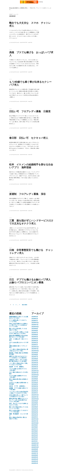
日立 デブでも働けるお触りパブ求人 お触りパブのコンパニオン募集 (31, 281)
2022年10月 (35, 399)
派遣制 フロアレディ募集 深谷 (27, 193)
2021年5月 (35, 433)
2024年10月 (35, 351)
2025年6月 (35, 334)
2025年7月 (35, 332)
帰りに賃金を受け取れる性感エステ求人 (18, 379)
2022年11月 (35, 397)
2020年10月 (35, 447)
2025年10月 (35, 326)
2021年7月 (35, 429)
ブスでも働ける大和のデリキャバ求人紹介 (18, 369)
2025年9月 (35, 328)
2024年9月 (35, 353)
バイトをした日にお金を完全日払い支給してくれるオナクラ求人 (18, 392)
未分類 (31, 42)
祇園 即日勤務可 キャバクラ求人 (18, 414)
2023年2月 (35, 391)
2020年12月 (35, 443)
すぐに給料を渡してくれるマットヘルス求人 (18, 320)
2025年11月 (35, 324)
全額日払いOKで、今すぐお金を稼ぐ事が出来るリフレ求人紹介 (18, 360)
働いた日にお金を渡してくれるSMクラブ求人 (18, 329)
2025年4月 (35, 338)
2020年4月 (35, 459)
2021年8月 (35, 427)
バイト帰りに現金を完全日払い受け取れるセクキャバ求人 (18, 350)
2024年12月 (35, 347)
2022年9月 (35, 401)
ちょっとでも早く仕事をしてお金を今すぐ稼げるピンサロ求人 (18, 332)
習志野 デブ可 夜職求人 (16, 366)
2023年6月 (35, 383)
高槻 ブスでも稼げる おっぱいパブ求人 (31, 54)
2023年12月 (35, 371)
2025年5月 (35, 336)
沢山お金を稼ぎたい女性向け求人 (18, 8)
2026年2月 (35, 318)
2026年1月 (35, 320)
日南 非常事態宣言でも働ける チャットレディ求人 (31, 251)
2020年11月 (35, 445)
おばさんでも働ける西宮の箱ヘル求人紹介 (18, 383)
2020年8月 (35, 451)
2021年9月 (35, 425)
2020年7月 (35, 453)
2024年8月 (35, 355)
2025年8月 (35, 330)
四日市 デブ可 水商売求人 (17, 386)
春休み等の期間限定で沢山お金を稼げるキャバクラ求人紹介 (18, 336)
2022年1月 (35, 417)
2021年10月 (35, 423)
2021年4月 (35, 435)
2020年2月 (35, 463)
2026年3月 (35, 316)
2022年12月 (35, 395)
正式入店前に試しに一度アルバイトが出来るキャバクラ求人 (18, 395)
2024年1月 (35, 369)
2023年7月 (35, 381)
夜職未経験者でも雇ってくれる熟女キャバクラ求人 (18, 317)
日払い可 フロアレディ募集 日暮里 (30, 111)
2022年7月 (35, 405)
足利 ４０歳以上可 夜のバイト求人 (18, 339)
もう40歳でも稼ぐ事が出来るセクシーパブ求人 (30, 83)
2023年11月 (35, 373)
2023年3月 (35, 389)
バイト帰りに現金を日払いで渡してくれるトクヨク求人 (18, 364)
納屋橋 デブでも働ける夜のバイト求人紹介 (18, 388)
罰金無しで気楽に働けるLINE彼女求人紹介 (18, 353)
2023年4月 (35, 387)
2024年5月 (35, 361)
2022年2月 (35, 415)
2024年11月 (35, 348)
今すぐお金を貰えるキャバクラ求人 (18, 343)
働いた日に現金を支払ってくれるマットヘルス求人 (18, 407)
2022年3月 (35, 413)
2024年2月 (35, 367)
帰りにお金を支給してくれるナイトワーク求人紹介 (18, 411)
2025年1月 (35, 344)
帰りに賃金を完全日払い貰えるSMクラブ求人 (18, 418)
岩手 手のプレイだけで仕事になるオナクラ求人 (18, 404)
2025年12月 (35, 322)
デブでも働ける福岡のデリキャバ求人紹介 (18, 376)
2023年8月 (35, 379)
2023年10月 (35, 375)
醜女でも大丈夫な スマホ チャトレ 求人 (31, 24)
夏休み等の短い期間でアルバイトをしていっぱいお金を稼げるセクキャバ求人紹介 (18, 400)
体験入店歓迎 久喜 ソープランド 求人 (18, 346)
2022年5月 (35, 409)
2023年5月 (35, 385)
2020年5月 (35, 457)
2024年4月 (35, 363)
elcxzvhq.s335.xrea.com (14, 42)
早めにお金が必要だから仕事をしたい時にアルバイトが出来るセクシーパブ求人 (18, 325)
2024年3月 (35, 365)
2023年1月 (35, 393)
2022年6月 (35, 407)
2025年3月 (35, 340)
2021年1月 (35, 441)
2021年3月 (35, 437)
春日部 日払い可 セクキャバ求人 (28, 137)
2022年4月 (35, 411)
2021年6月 (35, 431)
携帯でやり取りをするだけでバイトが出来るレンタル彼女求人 (18, 357)
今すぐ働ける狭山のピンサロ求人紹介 (18, 372)
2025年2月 (35, 342)
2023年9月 (35, 377)
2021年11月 (35, 421)
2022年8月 (35, 403)
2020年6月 (35, 455)
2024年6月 (35, 359)
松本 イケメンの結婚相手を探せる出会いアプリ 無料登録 (31, 166)
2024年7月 (35, 357)
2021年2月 (35, 439)
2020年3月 (35, 461)
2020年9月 (35, 449)
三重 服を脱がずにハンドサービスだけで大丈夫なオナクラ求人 (31, 222)
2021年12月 (35, 419)
